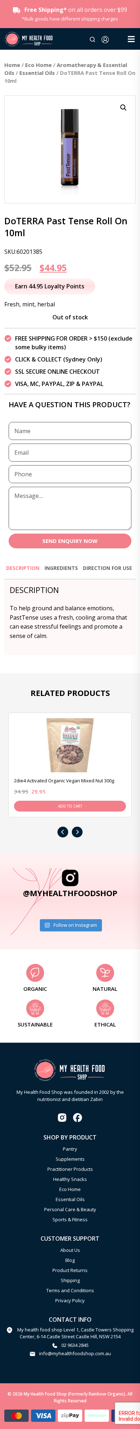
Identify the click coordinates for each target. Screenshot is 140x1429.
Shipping (70, 1280)
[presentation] (62, 832)
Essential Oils (37, 72)
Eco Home (38, 64)
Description (22, 568)
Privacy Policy (70, 1300)
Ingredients (61, 568)
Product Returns (70, 1270)
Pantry (70, 1149)
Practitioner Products (70, 1169)
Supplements (70, 1159)
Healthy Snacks (70, 1179)
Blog (70, 1260)
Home (12, 64)
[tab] (22, 571)
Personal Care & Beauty (70, 1209)
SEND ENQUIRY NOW (70, 540)
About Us (70, 1250)
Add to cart (70, 806)
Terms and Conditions (70, 1290)
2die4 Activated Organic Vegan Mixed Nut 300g (64, 780)
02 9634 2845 (75, 1345)
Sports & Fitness (70, 1219)
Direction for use (107, 568)
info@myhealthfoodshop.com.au (75, 1353)
